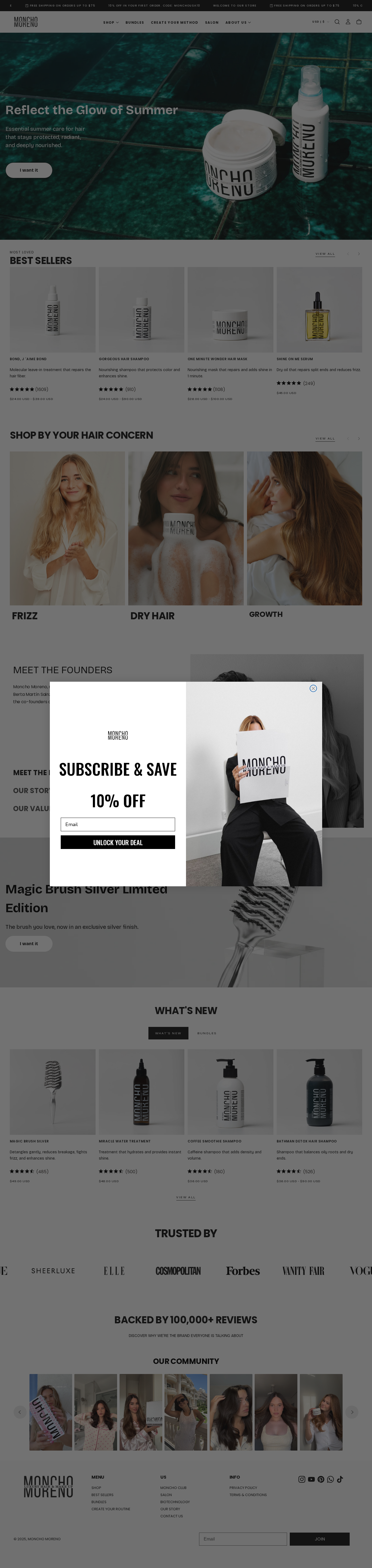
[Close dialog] (313, 688)
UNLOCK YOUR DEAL (118, 842)
